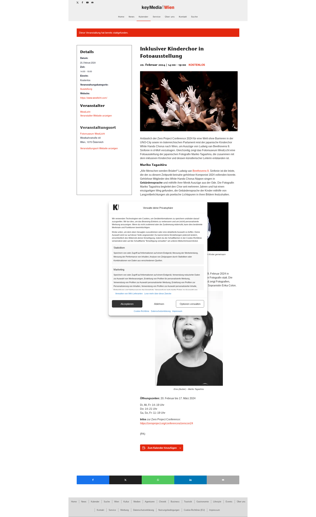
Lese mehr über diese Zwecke (157, 293)
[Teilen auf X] (125, 480)
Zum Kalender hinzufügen (162, 447)
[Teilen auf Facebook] (93, 480)
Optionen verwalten (190, 303)
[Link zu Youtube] (87, 2)
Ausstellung (86, 88)
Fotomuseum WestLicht (92, 133)
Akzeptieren (127, 303)
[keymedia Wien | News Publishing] (158, 9)
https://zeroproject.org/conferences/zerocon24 (166, 423)
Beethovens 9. (201, 170)
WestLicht (85, 111)
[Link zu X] (77, 2)
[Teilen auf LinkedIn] (190, 480)
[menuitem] (121, 17)
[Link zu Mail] (92, 2)
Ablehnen (159, 303)
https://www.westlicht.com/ (93, 97)
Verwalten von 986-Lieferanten (129, 293)
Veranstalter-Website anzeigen (96, 115)
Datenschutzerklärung (161, 311)
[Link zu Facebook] (82, 2)
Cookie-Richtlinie (141, 311)
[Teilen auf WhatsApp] (158, 480)
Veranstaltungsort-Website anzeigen (99, 148)
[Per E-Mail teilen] (223, 480)
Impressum (177, 311)
